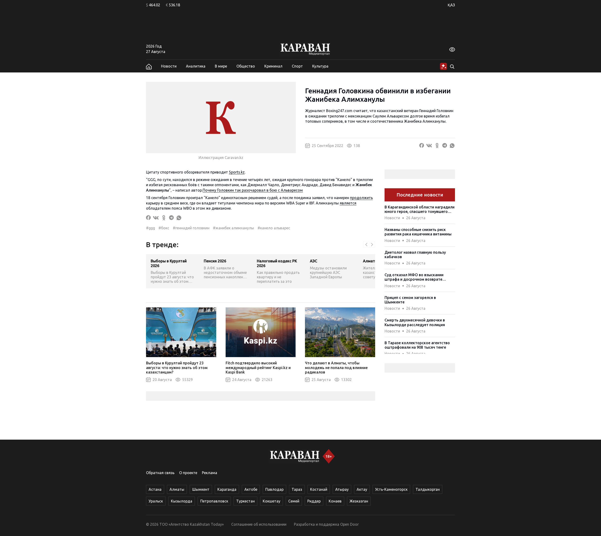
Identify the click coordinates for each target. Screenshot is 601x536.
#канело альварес (274, 228)
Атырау (342, 489)
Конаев (335, 501)
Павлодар (274, 489)
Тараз (297, 489)
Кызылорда (181, 501)
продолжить (361, 198)
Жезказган (359, 501)
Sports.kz (237, 172)
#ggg (150, 228)
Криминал (273, 66)
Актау (362, 489)
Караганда (226, 489)
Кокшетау (271, 501)
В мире (221, 66)
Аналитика (195, 66)
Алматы (177, 489)
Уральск (156, 501)
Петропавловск (214, 501)
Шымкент (200, 489)
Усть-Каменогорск (391, 489)
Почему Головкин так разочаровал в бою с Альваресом (253, 190)
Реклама (209, 473)
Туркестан (245, 501)
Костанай (318, 489)
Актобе (250, 489)
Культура (320, 66)
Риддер (314, 501)
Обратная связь (160, 473)
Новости (169, 66)
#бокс (163, 228)
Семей (293, 501)
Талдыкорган (428, 489)
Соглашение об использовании (258, 524)
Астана (155, 489)
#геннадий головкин (191, 228)
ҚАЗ (451, 5)
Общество (245, 66)
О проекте (188, 473)
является (348, 203)
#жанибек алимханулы (233, 228)
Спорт (297, 66)
